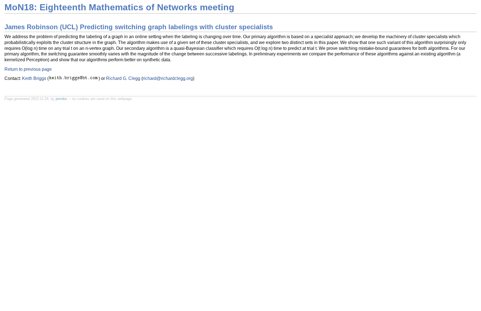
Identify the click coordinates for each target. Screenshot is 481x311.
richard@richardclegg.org (168, 78)
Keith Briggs (34, 78)
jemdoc (61, 99)
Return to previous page (28, 69)
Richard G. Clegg (123, 78)
